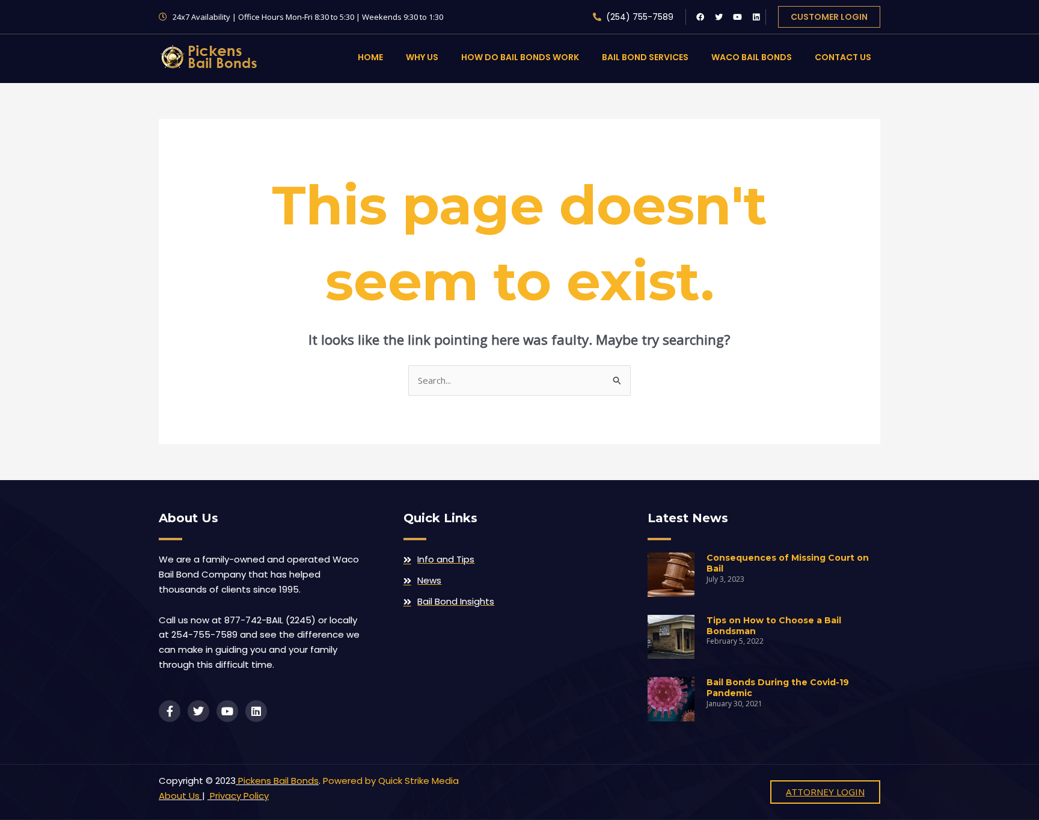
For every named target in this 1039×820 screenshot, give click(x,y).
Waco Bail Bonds (751, 57)
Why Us (422, 57)
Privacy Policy (238, 795)
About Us (179, 795)
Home (370, 57)
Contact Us (843, 57)
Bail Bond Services (645, 57)
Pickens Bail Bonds (278, 780)
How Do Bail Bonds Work (520, 57)
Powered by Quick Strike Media (391, 780)
